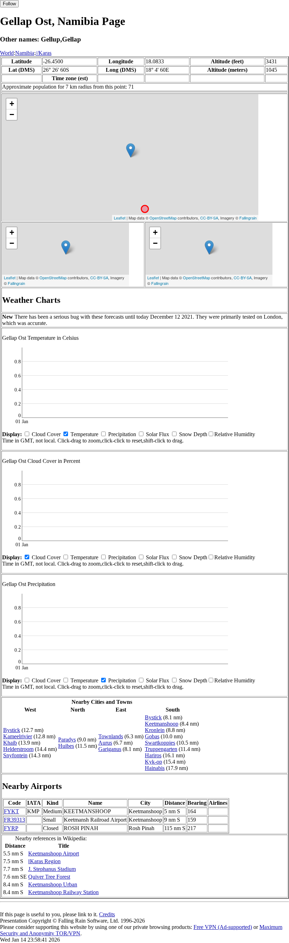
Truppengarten (161, 749)
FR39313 (14, 820)
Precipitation (122, 434)
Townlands (110, 736)
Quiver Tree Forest (49, 877)
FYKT (11, 811)
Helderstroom (18, 749)
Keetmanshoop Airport (53, 853)
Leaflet (119, 218)
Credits (107, 914)
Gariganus (109, 749)
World (7, 53)
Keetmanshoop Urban (52, 884)
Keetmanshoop (161, 724)
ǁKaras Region (44, 861)
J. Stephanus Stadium (52, 869)
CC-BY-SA (209, 218)
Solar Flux (157, 434)
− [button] (12, 114)
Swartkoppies (160, 743)
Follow (9, 3)
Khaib (10, 743)
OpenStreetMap (163, 218)
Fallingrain (248, 218)
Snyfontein (15, 755)
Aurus (105, 743)
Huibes (66, 746)
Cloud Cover (46, 434)
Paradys (67, 740)
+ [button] (12, 103)
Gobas (152, 736)
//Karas (43, 53)
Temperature (84, 434)
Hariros (153, 755)
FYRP (11, 828)
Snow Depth (193, 434)
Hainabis (155, 768)
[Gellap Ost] (130, 150)
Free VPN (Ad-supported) (222, 927)
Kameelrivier (17, 736)
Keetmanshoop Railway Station (63, 892)
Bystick (11, 730)
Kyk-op (153, 762)
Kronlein (155, 730)
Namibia (24, 53)
